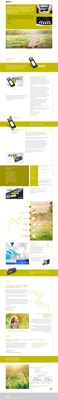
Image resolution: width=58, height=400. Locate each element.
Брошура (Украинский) (10, 308)
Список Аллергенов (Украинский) (36, 111)
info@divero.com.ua (38, 371)
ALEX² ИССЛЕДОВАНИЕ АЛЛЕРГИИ (48, 127)
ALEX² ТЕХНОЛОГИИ (50, 73)
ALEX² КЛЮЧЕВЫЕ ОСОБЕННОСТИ (48, 74)
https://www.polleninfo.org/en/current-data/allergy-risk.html (14, 352)
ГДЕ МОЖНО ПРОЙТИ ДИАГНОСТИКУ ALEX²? (48, 75)
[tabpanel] (29, 16)
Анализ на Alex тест (38, 370)
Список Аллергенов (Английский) (11, 307)
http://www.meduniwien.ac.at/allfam (11, 350)
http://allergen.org (8, 351)
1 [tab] (7, 27)
